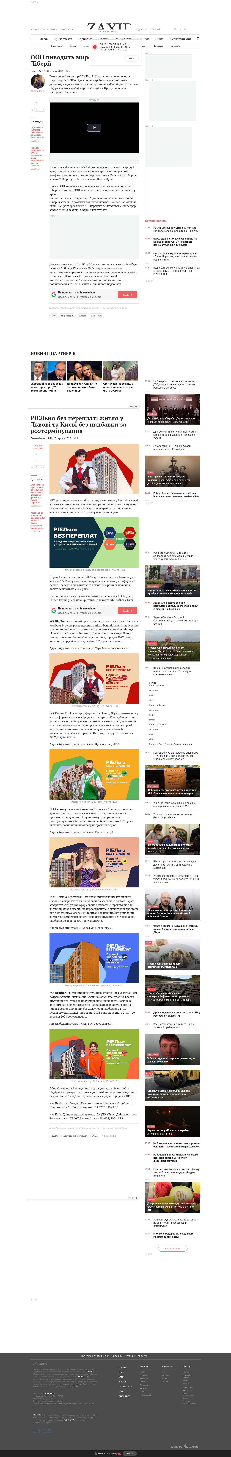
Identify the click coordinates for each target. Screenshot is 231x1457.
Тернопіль (85, 39)
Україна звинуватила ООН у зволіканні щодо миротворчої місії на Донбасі (37, 157)
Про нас (186, 1372)
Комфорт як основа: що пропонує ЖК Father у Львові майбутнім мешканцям (38, 520)
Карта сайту (124, 1395)
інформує (120, 88)
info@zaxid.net (63, 1401)
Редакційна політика (187, 1376)
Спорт (143, 46)
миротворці (67, 315)
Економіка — (38, 438)
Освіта (73, 46)
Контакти (186, 1384)
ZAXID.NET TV (66, 29)
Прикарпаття (63, 39)
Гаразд (132, 58)
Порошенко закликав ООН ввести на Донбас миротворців (37, 132)
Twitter (164, 1378)
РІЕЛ (94, 1135)
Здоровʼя (175, 46)
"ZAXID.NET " (90, 1371)
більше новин (172, 1248)
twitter (170, 29)
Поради (88, 46)
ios (195, 29)
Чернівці (143, 39)
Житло (55, 1135)
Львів (44, 39)
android (190, 29)
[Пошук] (197, 38)
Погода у (156, 685)
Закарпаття (123, 39)
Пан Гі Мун (96, 315)
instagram (175, 29)
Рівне (159, 39)
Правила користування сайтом (188, 1396)
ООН (54, 315)
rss (199, 29)
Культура (158, 46)
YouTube (165, 1382)
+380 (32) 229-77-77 (48, 1398)
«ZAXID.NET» (50, 1393)
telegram (180, 29)
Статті (45, 29)
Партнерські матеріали (75, 1135)
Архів (121, 1391)
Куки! (118, 1453)
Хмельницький (180, 39)
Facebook (165, 1375)
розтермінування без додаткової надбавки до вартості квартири (93, 506)
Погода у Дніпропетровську (178, 744)
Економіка (56, 46)
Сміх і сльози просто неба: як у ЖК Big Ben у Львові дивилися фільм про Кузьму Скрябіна (37, 494)
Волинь (104, 39)
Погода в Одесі (156, 744)
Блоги (54, 29)
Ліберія (82, 315)
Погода (152, 682)
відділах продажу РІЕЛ (117, 1096)
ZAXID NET (108, 26)
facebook (165, 29)
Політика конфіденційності (189, 1402)
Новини (35, 29)
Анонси (122, 1381)
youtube (185, 29)
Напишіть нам (188, 1387)
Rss (163, 1372)
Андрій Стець (38, 90)
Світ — (34, 71)
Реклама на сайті (189, 1390)
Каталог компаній (150, 29)
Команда (186, 1380)
